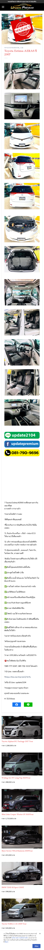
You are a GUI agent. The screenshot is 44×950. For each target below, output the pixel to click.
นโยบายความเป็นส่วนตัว (20, 938)
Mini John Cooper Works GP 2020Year (18, 814)
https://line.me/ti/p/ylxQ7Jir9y (18, 677)
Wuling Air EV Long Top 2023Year (16, 778)
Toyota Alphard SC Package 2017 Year (17, 741)
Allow (36, 946)
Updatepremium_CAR (13, 48)
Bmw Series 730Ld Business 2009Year (17, 851)
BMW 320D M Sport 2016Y (13, 887)
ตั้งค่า (6, 942)
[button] (3, 7)
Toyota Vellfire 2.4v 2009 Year (14, 924)
